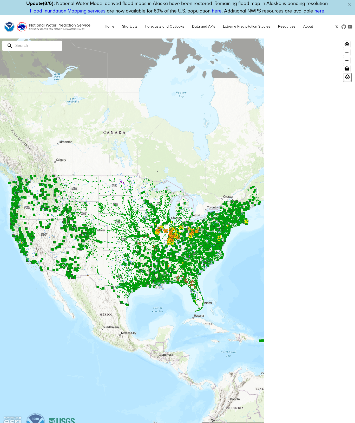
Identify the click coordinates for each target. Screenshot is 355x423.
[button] (349, 4)
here (217, 11)
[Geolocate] (347, 44)
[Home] (347, 68)
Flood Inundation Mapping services (68, 11)
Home (109, 26)
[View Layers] (347, 77)
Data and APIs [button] (203, 26)
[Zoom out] (347, 60)
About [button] (308, 26)
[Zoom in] (347, 52)
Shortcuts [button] (129, 26)
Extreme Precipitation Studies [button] (246, 26)
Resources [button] (286, 26)
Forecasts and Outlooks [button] (164, 26)
